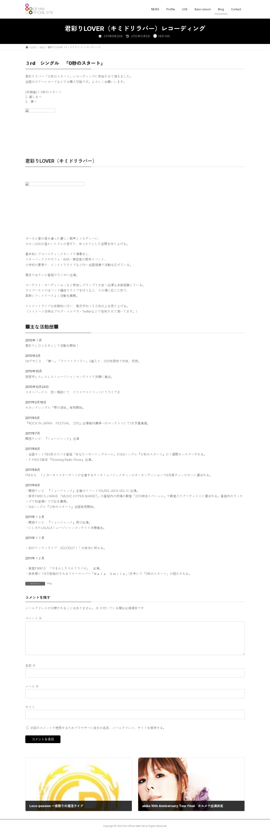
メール (32, 686)
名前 (30, 666)
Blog (49, 583)
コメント (33, 618)
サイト (30, 707)
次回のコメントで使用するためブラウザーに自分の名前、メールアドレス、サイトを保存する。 (98, 728)
